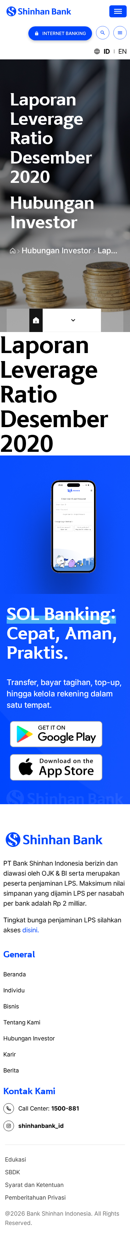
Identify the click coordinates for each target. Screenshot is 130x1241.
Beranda (14, 974)
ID (107, 51)
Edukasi (15, 1159)
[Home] (36, 320)
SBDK (12, 1172)
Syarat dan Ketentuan (34, 1184)
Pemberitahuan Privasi (35, 1197)
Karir (9, 1054)
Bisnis (11, 1006)
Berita (11, 1070)
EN (122, 51)
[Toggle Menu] (118, 11)
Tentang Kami (21, 1022)
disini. (30, 930)
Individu (14, 990)
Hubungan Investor (56, 250)
